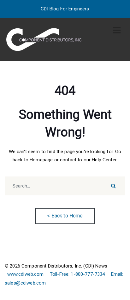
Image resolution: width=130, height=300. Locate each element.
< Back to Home (65, 216)
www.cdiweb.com (25, 274)
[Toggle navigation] (117, 30)
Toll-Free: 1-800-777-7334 (77, 274)
